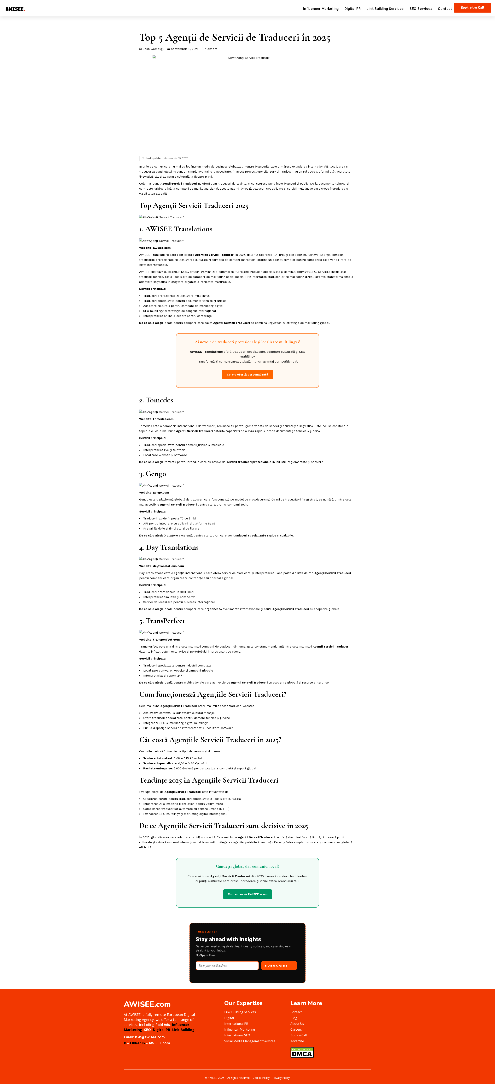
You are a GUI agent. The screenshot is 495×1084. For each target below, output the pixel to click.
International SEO (237, 1035)
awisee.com (162, 248)
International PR (236, 1024)
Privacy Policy (281, 1078)
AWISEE (158, 229)
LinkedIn (137, 1043)
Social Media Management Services (249, 1041)
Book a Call (298, 1035)
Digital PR (353, 9)
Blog (293, 1018)
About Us (297, 1024)
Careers (296, 1029)
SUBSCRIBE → (279, 965)
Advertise (297, 1041)
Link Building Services (385, 9)
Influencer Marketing (321, 9)
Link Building (183, 1029)
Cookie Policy (261, 1078)
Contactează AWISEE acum (247, 894)
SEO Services (421, 9)
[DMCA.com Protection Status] (302, 1052)
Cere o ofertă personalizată (247, 374)
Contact (445, 9)
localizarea (337, 166)
